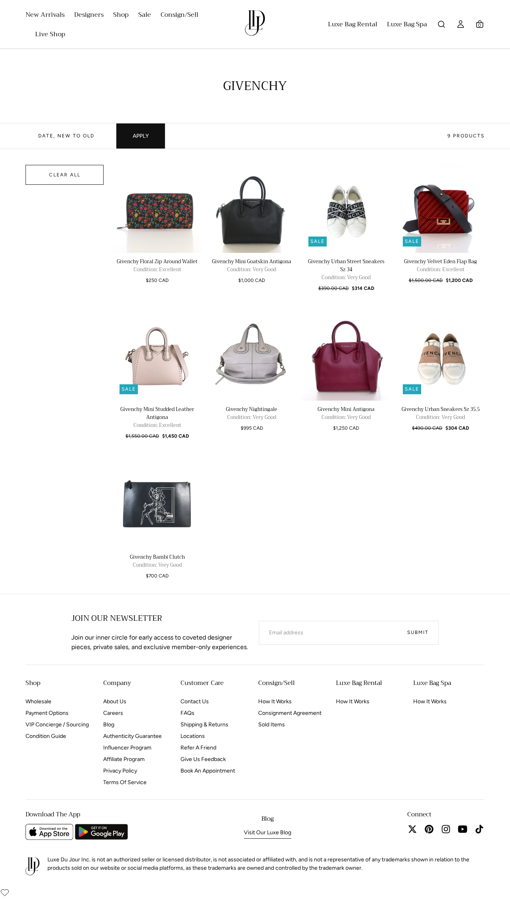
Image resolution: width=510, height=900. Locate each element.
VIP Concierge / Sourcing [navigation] (57, 724)
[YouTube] (462, 829)
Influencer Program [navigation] (127, 747)
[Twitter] (412, 829)
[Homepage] (255, 24)
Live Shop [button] (50, 35)
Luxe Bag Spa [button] (407, 25)
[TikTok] (479, 829)
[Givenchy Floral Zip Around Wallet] (157, 209)
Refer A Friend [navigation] (198, 747)
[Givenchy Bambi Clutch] (157, 504)
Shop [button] (121, 15)
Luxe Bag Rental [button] (352, 25)
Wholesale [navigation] (38, 701)
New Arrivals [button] (45, 15)
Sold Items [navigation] (271, 724)
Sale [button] (144, 15)
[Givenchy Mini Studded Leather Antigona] (157, 357)
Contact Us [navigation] (194, 701)
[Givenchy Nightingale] (252, 357)
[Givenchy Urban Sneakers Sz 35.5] (440, 357)
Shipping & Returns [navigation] (204, 724)
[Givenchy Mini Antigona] (346, 357)
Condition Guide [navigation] (46, 736)
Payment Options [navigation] (47, 713)
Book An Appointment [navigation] (207, 770)
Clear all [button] (64, 175)
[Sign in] (460, 24)
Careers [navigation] (113, 713)
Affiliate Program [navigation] (124, 759)
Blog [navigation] (108, 724)
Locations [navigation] (192, 736)
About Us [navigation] (114, 701)
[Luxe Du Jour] (32, 866)
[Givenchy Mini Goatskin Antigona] (252, 209)
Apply (141, 136)
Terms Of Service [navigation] (125, 782)
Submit (418, 632)
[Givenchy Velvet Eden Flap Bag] (440, 209)
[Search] (441, 24)
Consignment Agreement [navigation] (290, 713)
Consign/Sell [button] (179, 15)
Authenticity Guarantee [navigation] (132, 736)
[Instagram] (446, 829)
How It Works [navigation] (275, 701)
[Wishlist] (5, 892)
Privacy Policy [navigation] (120, 770)
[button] (479, 24)
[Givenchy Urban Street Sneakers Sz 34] (346, 209)
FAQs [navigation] (187, 713)
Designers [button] (89, 15)
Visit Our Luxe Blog (267, 832)
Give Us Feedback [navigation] (203, 759)
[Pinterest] (429, 829)
